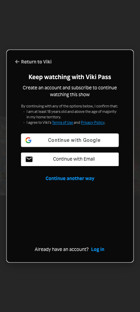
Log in (97, 249)
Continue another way (70, 178)
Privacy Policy (92, 122)
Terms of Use (62, 122)
